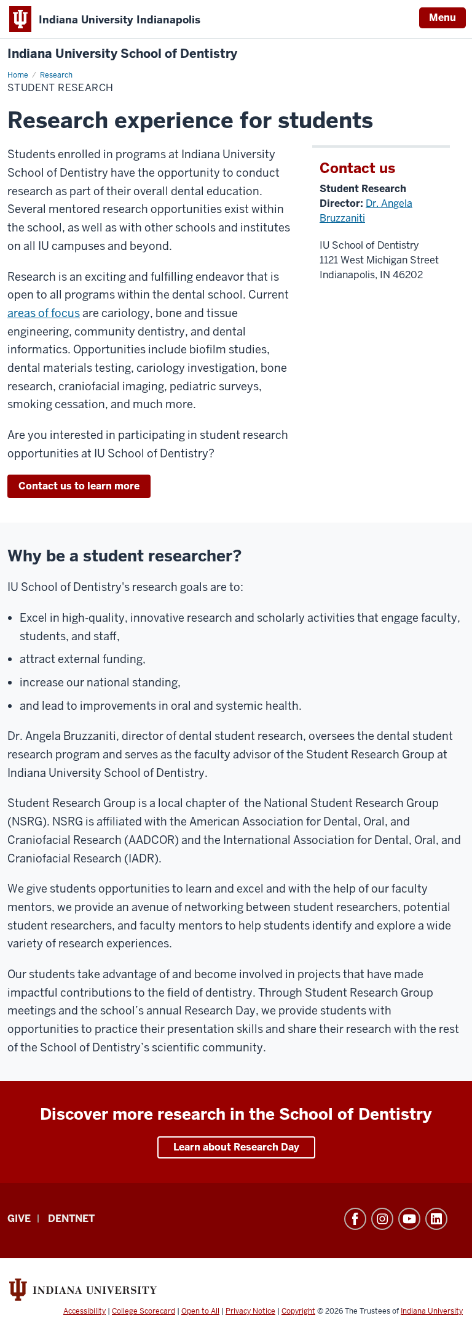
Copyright (298, 1311)
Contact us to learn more (79, 486)
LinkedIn (436, 1219)
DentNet (71, 1218)
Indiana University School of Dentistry (122, 54)
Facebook (355, 1219)
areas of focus (43, 313)
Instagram (382, 1219)
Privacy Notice (250, 1311)
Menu (442, 17)
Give (19, 1218)
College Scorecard (143, 1311)
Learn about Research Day (236, 1147)
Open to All (200, 1311)
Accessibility (84, 1311)
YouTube (409, 1219)
